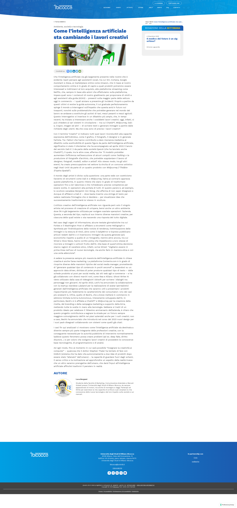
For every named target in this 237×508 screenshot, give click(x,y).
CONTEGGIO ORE (174, 3)
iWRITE (159, 7)
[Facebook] (68, 71)
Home (147, 22)
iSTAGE (140, 7)
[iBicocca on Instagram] (113, 473)
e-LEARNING (159, 3)
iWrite (151, 22)
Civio (195, 458)
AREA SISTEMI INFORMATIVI (145, 485)
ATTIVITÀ (129, 7)
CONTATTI (176, 7)
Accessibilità (108, 491)
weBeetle (195, 462)
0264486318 (117, 468)
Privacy (101, 491)
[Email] (80, 71)
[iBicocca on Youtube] (125, 473)
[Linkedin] (74, 71)
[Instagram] (71, 71)
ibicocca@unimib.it (117, 464)
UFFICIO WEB (131, 485)
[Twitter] (77, 71)
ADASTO (115, 485)
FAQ (167, 7)
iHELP (151, 7)
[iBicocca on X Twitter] (121, 473)
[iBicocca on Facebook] (109, 473)
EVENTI (118, 7)
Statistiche (135, 491)
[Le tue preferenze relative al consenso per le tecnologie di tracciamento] (227, 505)
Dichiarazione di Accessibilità (122, 491)
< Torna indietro (60, 22)
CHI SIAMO (106, 7)
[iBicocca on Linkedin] (117, 473)
